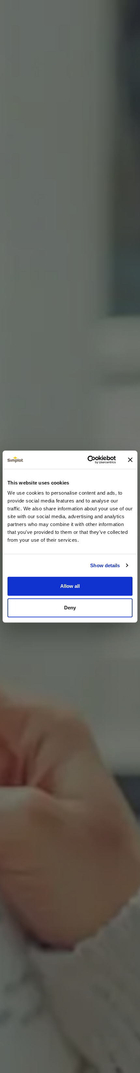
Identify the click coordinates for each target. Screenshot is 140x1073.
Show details (105, 565)
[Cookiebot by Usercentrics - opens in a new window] (88, 459)
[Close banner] (130, 459)
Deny (70, 607)
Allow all (70, 586)
